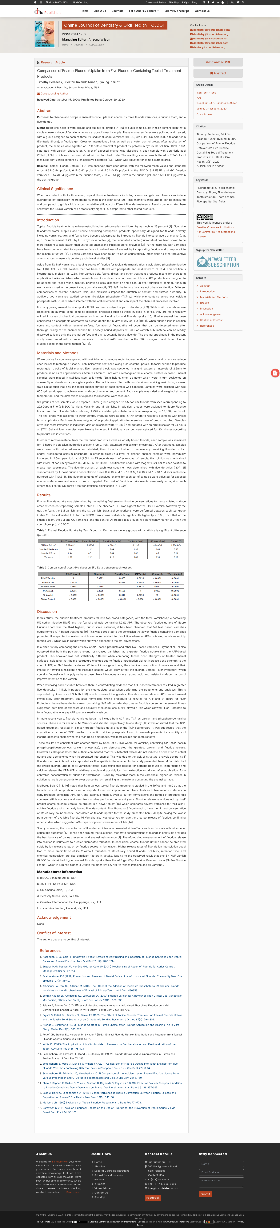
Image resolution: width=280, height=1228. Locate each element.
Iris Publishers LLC (45, 1221)
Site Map (174, 2)
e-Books (99, 1184)
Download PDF (220, 62)
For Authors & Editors (143, 11)
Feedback (152, 1198)
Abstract (219, 73)
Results (204, 302)
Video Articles (102, 1188)
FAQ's (185, 2)
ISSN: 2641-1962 (206, 92)
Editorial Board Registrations (111, 1171)
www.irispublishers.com (177, 1221)
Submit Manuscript (177, 11)
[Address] (35, 2)
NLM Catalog (80, 2)
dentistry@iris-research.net (210, 38)
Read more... (73, 1192)
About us (99, 1166)
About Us (100, 11)
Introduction (207, 291)
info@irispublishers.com (163, 1188)
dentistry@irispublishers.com (211, 30)
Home (84, 11)
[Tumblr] (227, 2)
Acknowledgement (210, 314)
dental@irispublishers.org (209, 47)
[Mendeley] (232, 2)
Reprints (99, 1179)
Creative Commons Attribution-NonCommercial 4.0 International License (216, 232)
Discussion (206, 308)
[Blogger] (222, 2)
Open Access (204, 114)
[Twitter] (212, 2)
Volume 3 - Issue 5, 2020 (211, 108)
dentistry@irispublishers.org (210, 34)
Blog (194, 2)
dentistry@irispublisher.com (210, 43)
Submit (205, 1194)
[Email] (41, 2)
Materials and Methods (213, 297)
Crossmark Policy (156, 2)
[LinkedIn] (217, 2)
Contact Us (202, 11)
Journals (117, 11)
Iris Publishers (60, 1161)
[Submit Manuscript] (275, 373)
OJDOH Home (96, 44)
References (206, 325)
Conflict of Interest (211, 319)
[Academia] (238, 2)
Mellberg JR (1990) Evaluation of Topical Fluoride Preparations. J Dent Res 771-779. (92, 1102)
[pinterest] (204, 2)
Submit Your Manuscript (108, 1175)
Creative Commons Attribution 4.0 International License (117, 1221)
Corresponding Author (54, 93)
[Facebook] (208, 2)
